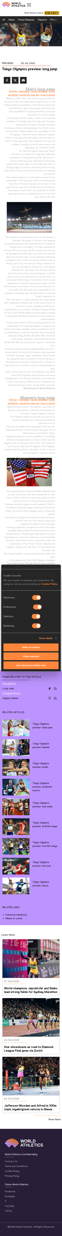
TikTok (8, 1210)
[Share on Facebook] (7, 80)
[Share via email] (23, 80)
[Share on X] (15, 80)
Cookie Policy (49, 584)
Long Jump (8, 688)
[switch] (37, 607)
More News (55, 1119)
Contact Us (11, 1161)
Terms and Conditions (16, 1166)
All (3, 19)
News (12, 19)
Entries (13, 91)
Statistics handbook (16, 914)
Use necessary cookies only (31, 665)
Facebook (10, 1191)
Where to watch (13, 918)
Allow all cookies (31, 647)
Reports (42, 19)
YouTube (9, 1206)
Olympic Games (10, 698)
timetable (24, 91)
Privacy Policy (12, 1175)
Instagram (10, 1196)
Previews (55, 19)
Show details (46, 638)
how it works (48, 94)
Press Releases (26, 19)
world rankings (39, 91)
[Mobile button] (29, 5)
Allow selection (31, 656)
